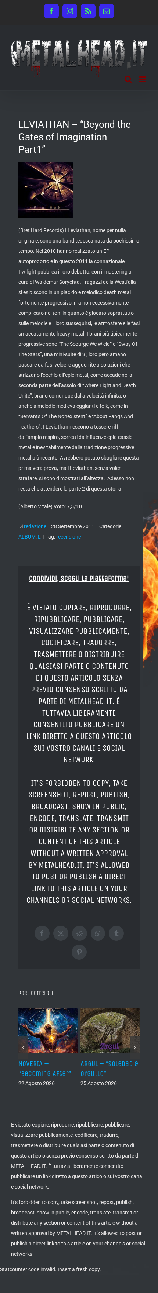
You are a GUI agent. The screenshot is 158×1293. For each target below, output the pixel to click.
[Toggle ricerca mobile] (128, 79)
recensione (68, 537)
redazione (35, 526)
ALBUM (27, 537)
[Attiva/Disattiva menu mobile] (143, 79)
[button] (23, 1047)
